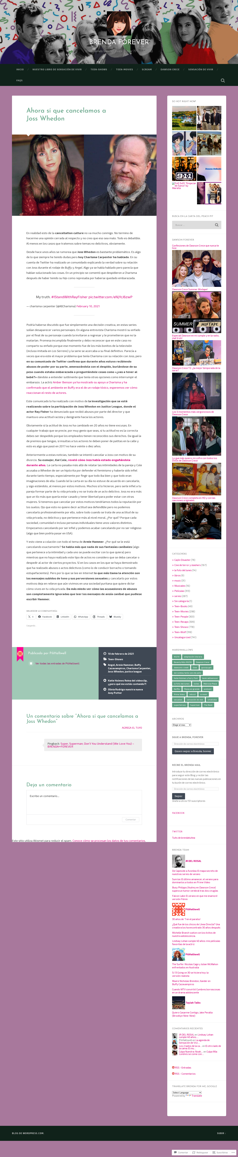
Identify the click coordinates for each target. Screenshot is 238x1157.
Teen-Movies (124, 69)
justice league (133, 671)
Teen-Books (180, 606)
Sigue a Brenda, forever (187, 737)
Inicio (20, 69)
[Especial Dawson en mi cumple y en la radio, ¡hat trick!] (196, 364)
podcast (207, 689)
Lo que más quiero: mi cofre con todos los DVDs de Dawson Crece (194, 459)
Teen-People (181, 616)
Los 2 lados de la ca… (190, 1045)
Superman (195, 705)
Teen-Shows (99, 69)
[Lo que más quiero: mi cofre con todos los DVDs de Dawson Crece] (196, 494)
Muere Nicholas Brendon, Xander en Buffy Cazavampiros (191, 982)
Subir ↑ (221, 1133)
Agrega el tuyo (132, 727)
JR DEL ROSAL (186, 1034)
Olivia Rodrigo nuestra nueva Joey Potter (125, 691)
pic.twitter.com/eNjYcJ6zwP (110, 297)
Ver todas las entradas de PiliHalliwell (57, 663)
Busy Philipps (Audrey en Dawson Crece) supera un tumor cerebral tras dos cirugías (195, 889)
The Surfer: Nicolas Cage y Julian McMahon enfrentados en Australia (195, 966)
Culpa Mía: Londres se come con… (198, 1052)
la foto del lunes (183, 570)
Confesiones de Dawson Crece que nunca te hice (195, 246)
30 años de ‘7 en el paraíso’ (186, 919)
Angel (111, 664)
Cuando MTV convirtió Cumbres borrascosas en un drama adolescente (196, 991)
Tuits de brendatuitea (183, 837)
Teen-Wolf (180, 632)
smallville (212, 699)
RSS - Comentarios (185, 1073)
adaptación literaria (193, 656)
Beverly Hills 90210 (183, 662)
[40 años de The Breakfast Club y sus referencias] (209, 143)
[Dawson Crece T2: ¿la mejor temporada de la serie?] (196, 408)
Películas (179, 590)
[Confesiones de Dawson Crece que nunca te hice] (196, 285)
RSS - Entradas (183, 1067)
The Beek (208, 705)
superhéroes (180, 705)
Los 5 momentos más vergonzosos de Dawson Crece (193, 413)
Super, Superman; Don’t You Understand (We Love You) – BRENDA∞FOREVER (90, 745)
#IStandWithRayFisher (69, 297)
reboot (192, 694)
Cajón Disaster (182, 559)
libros (177, 575)
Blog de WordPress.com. (28, 1133)
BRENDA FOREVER (119, 42)
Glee (195, 667)
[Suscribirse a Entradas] (173, 1067)
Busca (223, 80)
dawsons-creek (181, 667)
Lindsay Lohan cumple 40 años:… (196, 1035)
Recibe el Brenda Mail (186, 765)
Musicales (179, 585)
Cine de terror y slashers (187, 565)
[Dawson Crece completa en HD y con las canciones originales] (196, 538)
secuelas (178, 699)
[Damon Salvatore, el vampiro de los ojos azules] (209, 169)
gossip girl (206, 667)
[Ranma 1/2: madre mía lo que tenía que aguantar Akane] (184, 143)
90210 (177, 656)
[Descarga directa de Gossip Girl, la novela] (209, 118)
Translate (197, 1095)
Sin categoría (181, 601)
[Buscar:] (196, 225)
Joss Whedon (116, 671)
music (177, 580)
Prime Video (179, 694)
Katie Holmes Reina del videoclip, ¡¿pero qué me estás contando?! (127, 682)
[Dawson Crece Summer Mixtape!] (196, 332)
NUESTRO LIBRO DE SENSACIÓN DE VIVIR (57, 69)
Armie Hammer (124, 664)
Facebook (178, 813)
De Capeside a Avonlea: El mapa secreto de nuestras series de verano (195, 872)
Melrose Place (210, 683)
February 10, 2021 (88, 306)
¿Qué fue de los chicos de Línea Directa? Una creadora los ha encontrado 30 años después (196, 926)
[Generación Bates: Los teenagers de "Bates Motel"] (209, 193)
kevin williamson (210, 678)
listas (196, 683)
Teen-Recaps (181, 621)
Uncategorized (182, 637)
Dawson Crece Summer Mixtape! (190, 289)
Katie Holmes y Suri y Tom (186, 678)
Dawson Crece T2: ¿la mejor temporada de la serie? (196, 369)
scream (147, 69)
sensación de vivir (200, 69)
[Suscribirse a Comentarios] (173, 1073)
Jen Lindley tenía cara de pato (187, 673)
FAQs (19, 80)
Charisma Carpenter (138, 668)
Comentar (130, 819)
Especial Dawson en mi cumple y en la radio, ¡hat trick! (195, 336)
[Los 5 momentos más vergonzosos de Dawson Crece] (196, 454)
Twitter (177, 832)
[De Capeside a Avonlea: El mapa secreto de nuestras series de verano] (184, 118)
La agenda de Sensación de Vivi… (194, 1041)
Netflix (177, 689)
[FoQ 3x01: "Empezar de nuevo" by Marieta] (184, 186)
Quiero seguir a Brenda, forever (193, 751)
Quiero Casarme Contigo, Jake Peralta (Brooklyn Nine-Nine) (192, 1014)
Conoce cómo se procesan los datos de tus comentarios (109, 840)
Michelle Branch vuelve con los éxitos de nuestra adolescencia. (194, 934)
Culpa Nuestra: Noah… (191, 1051)
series (177, 596)
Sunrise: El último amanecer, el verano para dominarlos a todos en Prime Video (195, 881)
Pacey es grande (191, 689)
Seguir (178, 796)
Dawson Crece (170, 69)
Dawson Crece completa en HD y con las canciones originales (193, 499)
